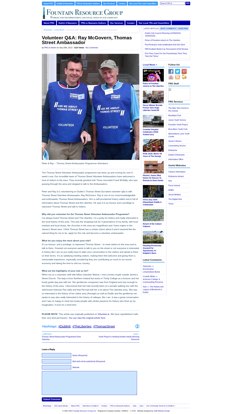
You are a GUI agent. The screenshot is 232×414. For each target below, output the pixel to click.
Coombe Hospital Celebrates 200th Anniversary (150, 132)
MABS (171, 190)
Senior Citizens (174, 141)
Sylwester (147, 266)
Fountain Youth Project (178, 125)
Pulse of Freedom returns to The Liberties (163, 40)
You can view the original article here (87, 318)
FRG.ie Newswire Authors (88, 4)
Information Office (175, 159)
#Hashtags (47, 406)
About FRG (48, 4)
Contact (122, 4)
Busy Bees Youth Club (177, 129)
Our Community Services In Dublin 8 (160, 406)
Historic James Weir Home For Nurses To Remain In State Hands (153, 178)
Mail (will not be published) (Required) (88, 361)
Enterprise (172, 150)
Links (141, 406)
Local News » (150, 64)
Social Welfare (174, 195)
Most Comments (168, 28)
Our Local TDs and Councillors (142, 4)
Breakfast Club (174, 115)
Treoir (170, 204)
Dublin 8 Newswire (65, 4)
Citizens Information (176, 172)
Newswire (48, 30)
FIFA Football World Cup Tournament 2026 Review (166, 49)
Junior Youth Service (177, 120)
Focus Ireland (174, 185)
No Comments (92, 48)
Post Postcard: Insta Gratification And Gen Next (165, 45)
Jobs (135, 406)
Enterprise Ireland (176, 176)
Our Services (109, 4)
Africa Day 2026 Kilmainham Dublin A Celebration (152, 202)
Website (75, 367)
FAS (170, 181)
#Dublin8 (64, 326)
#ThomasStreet (104, 326)
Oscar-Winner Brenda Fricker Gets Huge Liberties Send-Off (152, 107)
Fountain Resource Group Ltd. (84, 411)
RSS (134, 411)
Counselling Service (177, 146)
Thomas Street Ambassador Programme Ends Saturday (61, 337)
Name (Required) (79, 355)
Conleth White (149, 276)
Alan (145, 287)
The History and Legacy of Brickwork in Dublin (153, 289)
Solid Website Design (162, 411)
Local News (59, 30)
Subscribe (183, 28)
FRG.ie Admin (50, 48)
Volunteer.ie (103, 314)
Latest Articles (151, 28)
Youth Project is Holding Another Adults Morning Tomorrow (118, 337)
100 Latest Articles (61, 406)
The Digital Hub (175, 199)
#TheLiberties (81, 326)
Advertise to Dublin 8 (90, 406)
